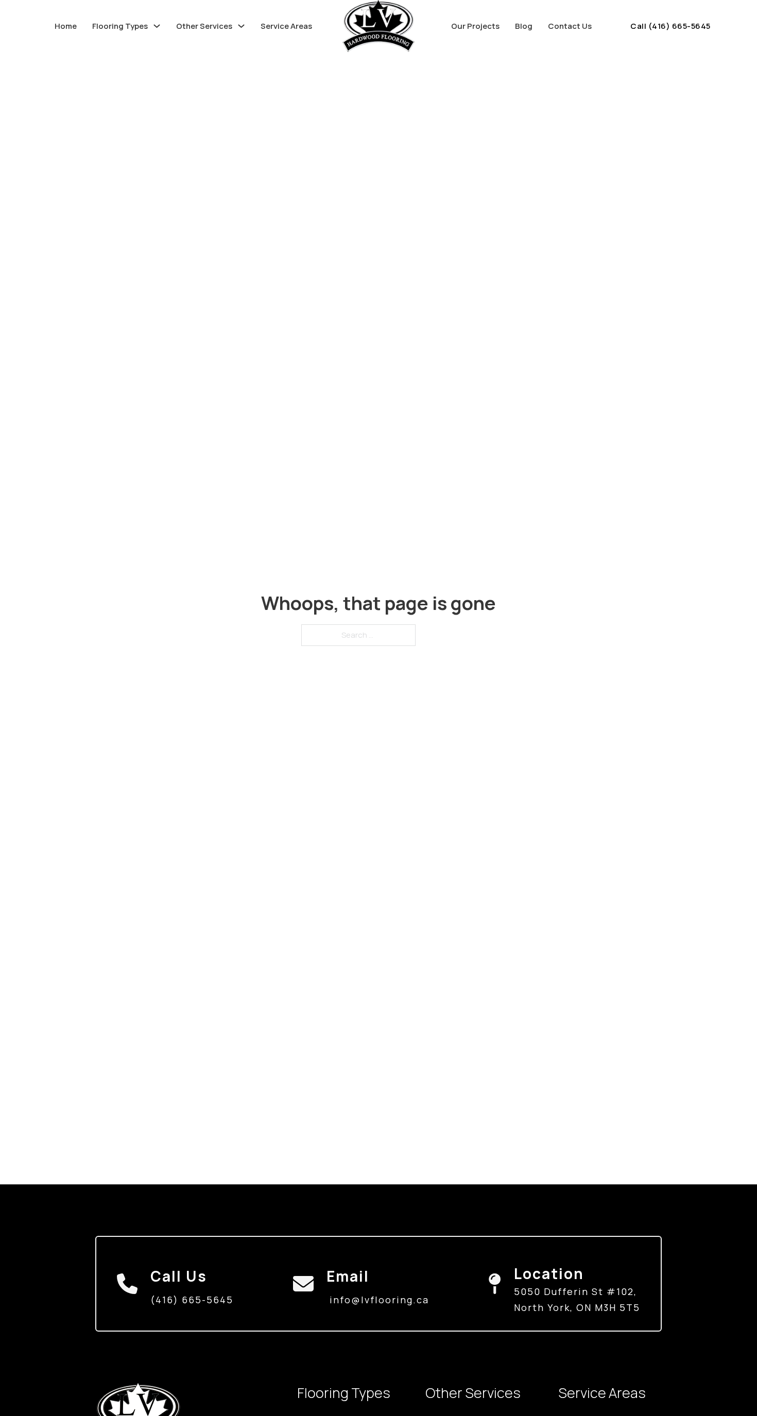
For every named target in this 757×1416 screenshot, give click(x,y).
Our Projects (475, 26)
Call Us (178, 1276)
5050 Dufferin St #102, (575, 1291)
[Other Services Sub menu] (241, 26)
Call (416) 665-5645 (670, 26)
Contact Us (570, 26)
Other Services (204, 26)
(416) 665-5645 (191, 1299)
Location (549, 1273)
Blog (523, 26)
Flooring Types (120, 26)
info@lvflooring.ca (379, 1299)
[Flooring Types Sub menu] (157, 26)
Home (66, 26)
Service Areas (286, 26)
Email (347, 1276)
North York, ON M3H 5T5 (577, 1307)
